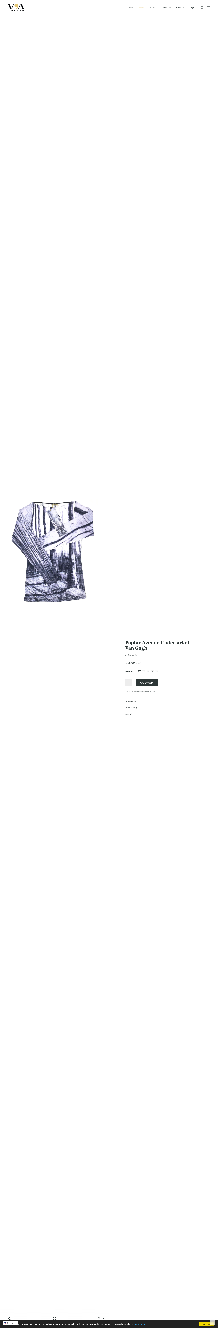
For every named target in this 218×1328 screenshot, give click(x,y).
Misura (129, 672)
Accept (206, 1324)
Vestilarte (132, 655)
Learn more (139, 1324)
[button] (10, 1323)
